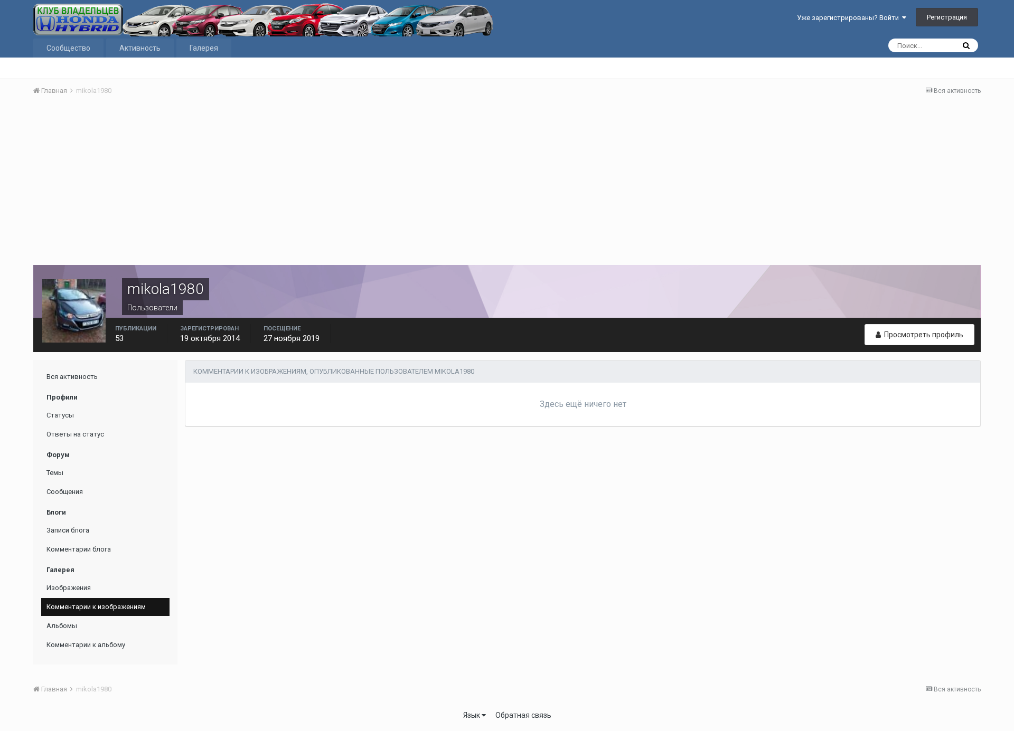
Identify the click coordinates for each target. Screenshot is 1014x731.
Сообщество (68, 48)
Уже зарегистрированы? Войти (849, 18)
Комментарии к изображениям (96, 607)
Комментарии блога (78, 549)
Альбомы (61, 626)
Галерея (204, 48)
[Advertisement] (507, 183)
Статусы (60, 415)
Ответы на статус (75, 434)
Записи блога (67, 530)
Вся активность (72, 377)
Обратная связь (523, 715)
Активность (140, 48)
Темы (54, 473)
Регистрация (947, 17)
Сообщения (64, 492)
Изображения (68, 588)
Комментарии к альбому (85, 645)
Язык (472, 715)
